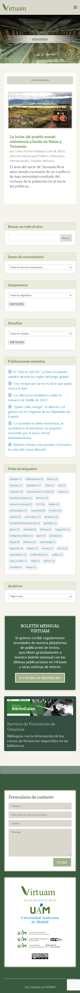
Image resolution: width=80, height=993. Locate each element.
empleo (54, 504)
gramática (50, 523)
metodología (47, 542)
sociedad (16, 567)
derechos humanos (21, 498)
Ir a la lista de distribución (40, 678)
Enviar (62, 862)
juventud (55, 535)
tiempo (31, 567)
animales (16, 479)
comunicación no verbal (40, 491)
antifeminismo (34, 479)
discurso (42, 498)
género (15, 529)
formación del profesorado (25, 523)
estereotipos (33, 516)
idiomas (45, 529)
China (49, 485)
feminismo (51, 516)
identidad (30, 529)
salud (35, 561)
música (62, 548)
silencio (49, 561)
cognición (16, 491)
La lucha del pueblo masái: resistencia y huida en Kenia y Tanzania (35, 141)
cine (61, 485)
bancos (52, 479)
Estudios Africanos (42, 161)
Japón (41, 535)
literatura (29, 542)
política (57, 554)
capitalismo (33, 485)
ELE (40, 504)
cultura (63, 491)
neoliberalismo (39, 554)
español (15, 516)
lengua (15, 542)
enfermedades (18, 510)
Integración (62, 529)
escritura (55, 510)
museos (47, 548)
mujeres (32, 548)
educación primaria (21, 504)
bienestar (16, 485)
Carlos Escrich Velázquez (30, 151)
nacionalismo (18, 554)
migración (16, 548)
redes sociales (18, 561)
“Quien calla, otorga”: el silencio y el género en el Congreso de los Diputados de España (39, 411)
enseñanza (38, 510)
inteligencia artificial (21, 535)
